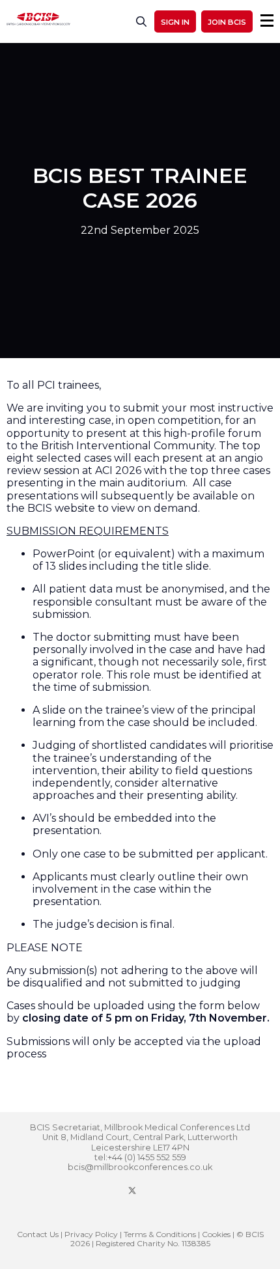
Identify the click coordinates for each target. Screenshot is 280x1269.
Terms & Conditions (160, 1234)
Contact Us (38, 1234)
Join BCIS (227, 22)
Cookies (216, 1234)
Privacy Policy (91, 1234)
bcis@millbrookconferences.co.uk (140, 1167)
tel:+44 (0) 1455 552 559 (140, 1157)
